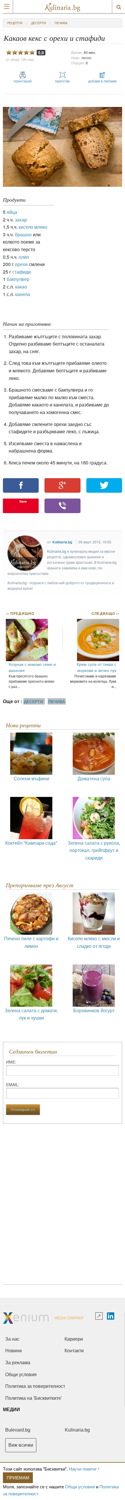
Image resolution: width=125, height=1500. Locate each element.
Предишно (20, 613)
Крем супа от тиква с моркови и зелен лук (96, 667)
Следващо (105, 613)
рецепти (14, 22)
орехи (21, 264)
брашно (23, 234)
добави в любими (102, 80)
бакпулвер (18, 279)
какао (21, 286)
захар (21, 219)
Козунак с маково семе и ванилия (32, 667)
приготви (62, 80)
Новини (13, 1350)
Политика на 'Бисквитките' (33, 1398)
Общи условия (80, 1486)
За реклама (17, 1362)
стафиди (21, 271)
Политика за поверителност (35, 1386)
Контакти (74, 1350)
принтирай (23, 80)
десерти (38, 22)
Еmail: (12, 1084)
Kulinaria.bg (62, 542)
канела (22, 294)
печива (61, 22)
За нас (12, 1339)
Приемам (18, 1477)
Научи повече (83, 1469)
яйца (12, 212)
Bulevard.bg (17, 1429)
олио (24, 256)
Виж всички (20, 1445)
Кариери (74, 1339)
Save (23, 501)
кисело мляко (33, 226)
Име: (11, 1062)
